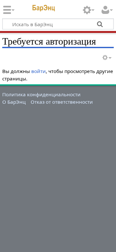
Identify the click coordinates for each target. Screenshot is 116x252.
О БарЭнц (14, 102)
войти (38, 71)
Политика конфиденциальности (41, 94)
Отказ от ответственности (62, 102)
